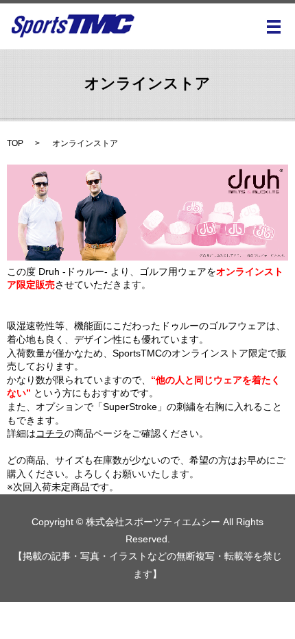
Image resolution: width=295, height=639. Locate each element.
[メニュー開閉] (274, 27)
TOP (15, 143)
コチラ (50, 433)
